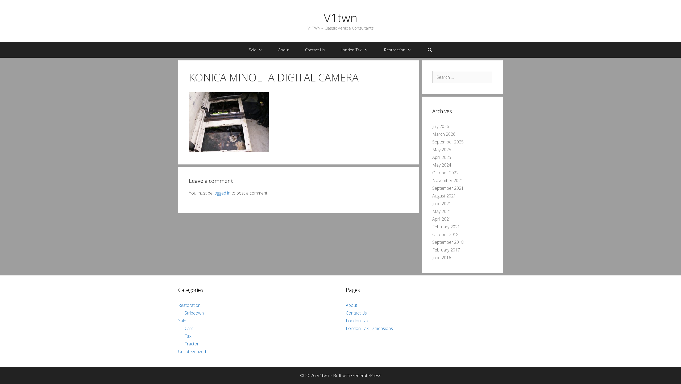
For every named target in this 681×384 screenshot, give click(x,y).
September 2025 (448, 142)
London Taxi (351, 49)
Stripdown (194, 313)
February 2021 (446, 227)
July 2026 (440, 126)
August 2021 (444, 196)
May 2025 (441, 149)
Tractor (192, 344)
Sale (252, 49)
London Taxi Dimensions (369, 328)
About (283, 49)
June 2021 (441, 204)
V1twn (341, 18)
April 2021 (441, 219)
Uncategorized (192, 351)
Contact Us (315, 49)
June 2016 (441, 258)
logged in (222, 193)
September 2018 (448, 242)
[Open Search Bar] (429, 50)
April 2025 (441, 157)
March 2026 (443, 134)
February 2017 (446, 250)
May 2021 (441, 211)
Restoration (394, 49)
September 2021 (448, 188)
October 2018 (445, 234)
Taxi (188, 336)
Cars (189, 328)
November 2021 (447, 180)
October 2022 (445, 173)
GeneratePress (366, 375)
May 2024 (441, 165)
